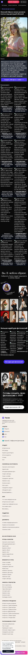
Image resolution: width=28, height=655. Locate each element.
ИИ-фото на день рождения (9, 603)
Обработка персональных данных (10, 527)
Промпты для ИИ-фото (7, 452)
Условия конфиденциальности (9, 522)
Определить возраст (7, 487)
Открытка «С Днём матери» (9, 607)
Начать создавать (13, 2)
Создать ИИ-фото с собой (12, 80)
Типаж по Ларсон (6, 564)
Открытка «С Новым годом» (9, 615)
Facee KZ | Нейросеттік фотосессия (13, 441)
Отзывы (4, 457)
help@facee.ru (5, 516)
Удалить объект (6, 550)
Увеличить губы (6, 576)
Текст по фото (5, 626)
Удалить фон (5, 469)
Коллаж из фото (6, 483)
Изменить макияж (6, 574)
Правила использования (8, 525)
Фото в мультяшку (6, 585)
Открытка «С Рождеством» (8, 617)
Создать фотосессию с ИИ (12, 407)
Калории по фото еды (7, 634)
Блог (3, 459)
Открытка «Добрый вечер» (9, 611)
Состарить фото (6, 591)
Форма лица (5, 568)
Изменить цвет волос (7, 572)
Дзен (5, 434)
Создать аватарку (6, 474)
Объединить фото (6, 490)
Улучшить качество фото (8, 467)
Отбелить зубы (6, 556)
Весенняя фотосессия (8, 9)
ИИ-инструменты (22, 5)
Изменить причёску (7, 570)
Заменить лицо (6, 480)
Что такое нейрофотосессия (9, 499)
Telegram (6, 429)
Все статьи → (5, 508)
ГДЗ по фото (5, 485)
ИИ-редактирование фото (8, 471)
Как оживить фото (6, 506)
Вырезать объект (6, 548)
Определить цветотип (7, 478)
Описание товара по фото (8, 630)
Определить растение (7, 632)
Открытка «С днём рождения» (9, 605)
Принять (8, 651)
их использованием (7, 647)
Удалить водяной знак (7, 554)
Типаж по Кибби (6, 476)
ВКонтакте (6, 431)
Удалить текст (5, 552)
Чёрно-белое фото (6, 589)
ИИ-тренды (4, 5)
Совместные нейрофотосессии (10, 504)
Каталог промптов (12, 5)
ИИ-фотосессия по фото (8, 501)
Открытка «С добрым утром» (9, 609)
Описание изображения (8, 624)
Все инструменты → (7, 492)
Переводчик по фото (7, 628)
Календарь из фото (7, 597)
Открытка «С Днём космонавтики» (10, 613)
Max (5, 437)
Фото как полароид (7, 587)
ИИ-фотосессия (6, 448)
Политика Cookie (6, 529)
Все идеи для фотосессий (14, 362)
